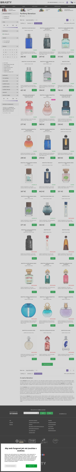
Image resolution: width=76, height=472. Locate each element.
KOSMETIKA (48, 10)
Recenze (11, 424)
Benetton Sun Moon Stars (28, 330)
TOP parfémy (29, 10)
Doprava (30, 424)
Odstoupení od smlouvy (34, 428)
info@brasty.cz (62, 413)
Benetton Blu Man (65, 330)
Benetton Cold (66, 196)
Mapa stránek (51, 428)
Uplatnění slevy (32, 430)
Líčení (46, 6)
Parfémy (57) (6, 34)
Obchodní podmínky (33, 420)
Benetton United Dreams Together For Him (66, 96)
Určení (4, 38)
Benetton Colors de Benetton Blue (47, 297)
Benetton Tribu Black (66, 129)
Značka (4, 46)
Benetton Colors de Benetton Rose (47, 96)
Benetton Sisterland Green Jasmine (47, 264)
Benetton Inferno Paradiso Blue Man (29, 297)
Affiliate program (52, 424)
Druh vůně (5, 81)
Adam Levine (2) (7, 68)
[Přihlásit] (67, 2)
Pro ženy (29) (6, 42)
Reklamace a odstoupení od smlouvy (36, 426)
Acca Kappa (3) (7, 65)
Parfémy (3, 6)
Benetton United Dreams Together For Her (29, 96)
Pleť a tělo (34, 6)
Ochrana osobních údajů (34, 422)
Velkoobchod (71, 6)
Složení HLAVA (6, 84)
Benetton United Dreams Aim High (47, 62)
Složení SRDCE (6, 86)
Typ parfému (6, 78)
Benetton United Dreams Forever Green (29, 163)
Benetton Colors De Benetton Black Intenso (28, 230)
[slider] (3, 27)
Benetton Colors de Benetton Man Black (47, 28)
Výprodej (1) (6, 18)
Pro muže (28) (7, 41)
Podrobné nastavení (10, 466)
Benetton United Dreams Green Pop (65, 163)
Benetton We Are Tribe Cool (47, 196)
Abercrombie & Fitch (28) (9, 64)
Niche (14, 6)
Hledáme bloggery (52, 422)
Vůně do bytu (57, 6)
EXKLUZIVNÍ (12, 10)
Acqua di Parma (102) (8, 67)
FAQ (10, 420)
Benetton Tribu (66, 61)
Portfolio (5, 31)
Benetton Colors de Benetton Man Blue (47, 130)
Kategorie (5, 75)
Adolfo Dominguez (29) (8, 71)
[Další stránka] (73, 20)
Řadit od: (22, 20)
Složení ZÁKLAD (6, 89)
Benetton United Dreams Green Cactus (65, 28)
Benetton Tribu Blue (47, 162)
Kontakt (11, 422)
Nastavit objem (6, 95)
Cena (4, 22)
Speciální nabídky (7, 13)
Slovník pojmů (32, 432)
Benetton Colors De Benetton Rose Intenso (28, 130)
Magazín (50, 420)
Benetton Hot (47, 229)
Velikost (5, 92)
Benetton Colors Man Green (29, 61)
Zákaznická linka (14, 413)
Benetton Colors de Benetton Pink (66, 297)
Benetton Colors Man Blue (28, 28)
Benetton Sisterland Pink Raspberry (66, 264)
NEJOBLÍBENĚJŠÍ (68, 10)
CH (5, 52)
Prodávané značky (52, 430)
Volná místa (50, 426)
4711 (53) (6, 63)
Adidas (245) (6, 70)
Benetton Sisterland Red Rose (47, 330)
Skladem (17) (6, 16)
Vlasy (23, 6)
